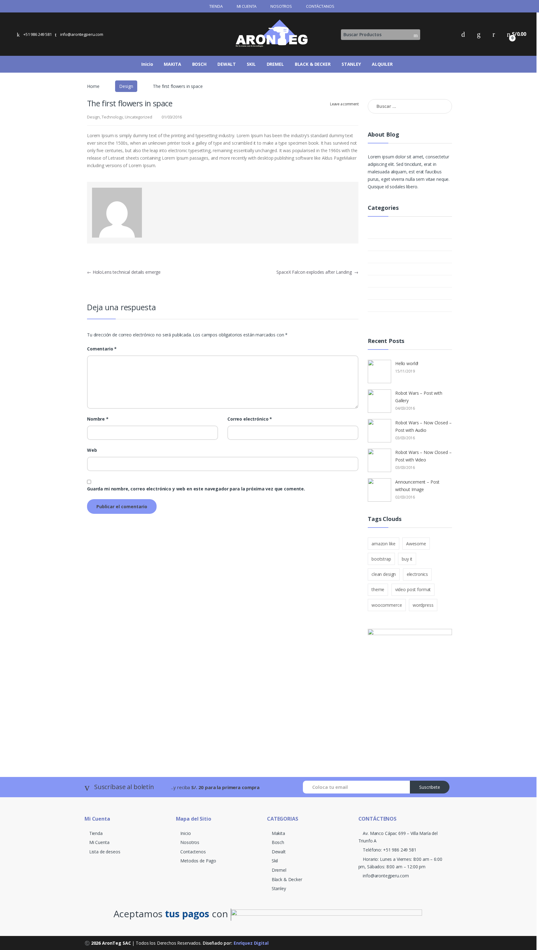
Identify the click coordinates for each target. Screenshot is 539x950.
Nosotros (281, 6)
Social (386, 281)
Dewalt (279, 852)
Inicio (147, 64)
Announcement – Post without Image (417, 485)
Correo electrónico (249, 419)
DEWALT (226, 64)
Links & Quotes (397, 257)
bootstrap (381, 559)
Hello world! (406, 363)
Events (388, 245)
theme (377, 589)
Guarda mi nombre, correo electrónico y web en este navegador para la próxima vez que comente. (196, 489)
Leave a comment (344, 104)
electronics (417, 574)
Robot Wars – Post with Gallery (418, 396)
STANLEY (351, 64)
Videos (387, 318)
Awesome (416, 544)
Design (126, 86)
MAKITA (172, 64)
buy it (407, 559)
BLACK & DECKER (313, 64)
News (386, 269)
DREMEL (275, 64)
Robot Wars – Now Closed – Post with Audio (423, 426)
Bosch (278, 842)
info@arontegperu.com (81, 34)
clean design (383, 574)
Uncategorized (138, 117)
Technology (112, 117)
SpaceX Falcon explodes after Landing (317, 272)
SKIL (251, 64)
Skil (275, 861)
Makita (278, 833)
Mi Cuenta (247, 6)
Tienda (215, 6)
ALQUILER (382, 64)
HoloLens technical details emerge (124, 272)
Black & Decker (287, 879)
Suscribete (429, 787)
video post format (413, 589)
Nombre (98, 419)
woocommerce (386, 605)
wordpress (423, 605)
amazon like (383, 544)
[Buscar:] (410, 106)
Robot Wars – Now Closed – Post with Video (423, 456)
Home (93, 86)
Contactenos (193, 852)
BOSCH (199, 64)
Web (92, 450)
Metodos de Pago (198, 861)
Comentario (102, 349)
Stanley (279, 888)
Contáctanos (320, 6)
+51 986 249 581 (37, 34)
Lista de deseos (104, 852)
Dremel (279, 870)
